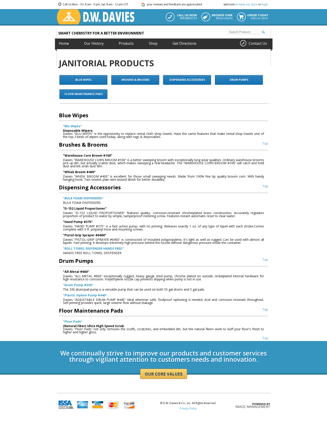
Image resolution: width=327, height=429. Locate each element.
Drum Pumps (239, 80)
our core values (163, 373)
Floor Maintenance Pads (84, 94)
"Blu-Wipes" (72, 126)
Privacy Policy (188, 408)
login (265, 4)
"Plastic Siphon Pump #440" (85, 295)
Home (64, 43)
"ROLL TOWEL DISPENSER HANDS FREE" (93, 248)
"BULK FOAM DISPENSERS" (83, 198)
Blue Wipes (83, 80)
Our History (94, 43)
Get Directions (184, 43)
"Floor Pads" (73, 321)
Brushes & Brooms (135, 80)
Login (60, 339)
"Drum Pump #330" (78, 285)
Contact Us (258, 43)
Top (265, 143)
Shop (153, 43)
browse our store (247, 4)
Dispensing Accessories (187, 80)
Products (126, 43)
